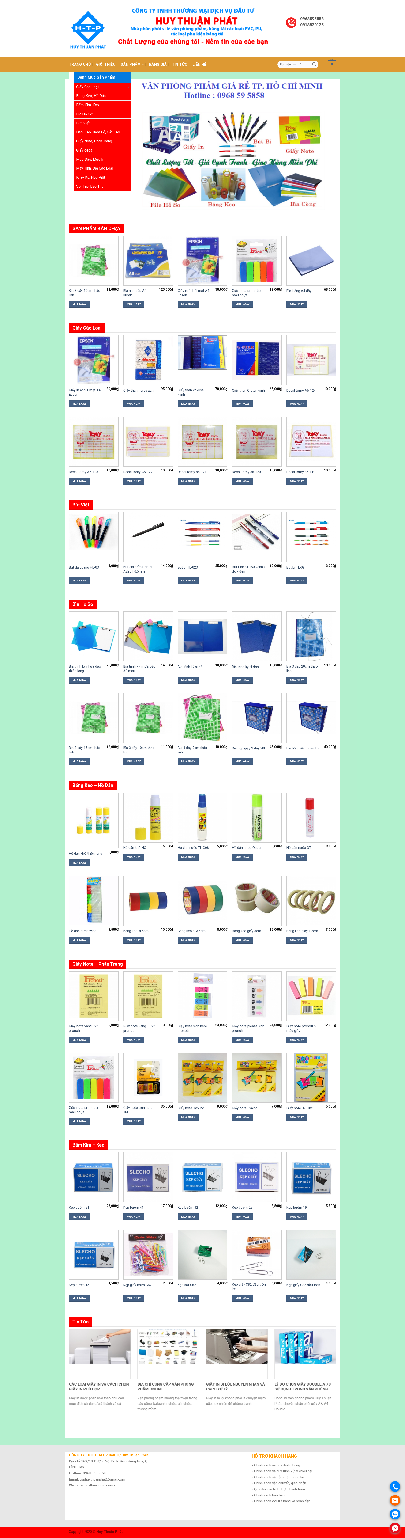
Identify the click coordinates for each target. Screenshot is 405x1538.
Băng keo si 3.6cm (192, 931)
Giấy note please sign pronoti (248, 1028)
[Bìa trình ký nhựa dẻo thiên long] (93, 636)
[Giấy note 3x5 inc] (202, 1077)
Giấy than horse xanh (139, 391)
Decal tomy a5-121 (192, 472)
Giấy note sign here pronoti (192, 1028)
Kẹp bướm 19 (296, 1208)
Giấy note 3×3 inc (299, 1108)
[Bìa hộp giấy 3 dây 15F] (311, 717)
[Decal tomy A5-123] (93, 441)
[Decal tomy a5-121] (202, 441)
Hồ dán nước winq (82, 931)
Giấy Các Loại (87, 87)
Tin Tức (179, 64)
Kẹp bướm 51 (79, 1208)
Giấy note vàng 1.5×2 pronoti (139, 1028)
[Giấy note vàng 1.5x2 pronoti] (148, 996)
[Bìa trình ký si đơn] (256, 636)
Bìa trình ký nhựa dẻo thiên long (85, 669)
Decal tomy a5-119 (300, 472)
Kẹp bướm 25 (242, 1208)
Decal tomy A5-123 (83, 472)
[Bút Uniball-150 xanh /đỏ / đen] (256, 531)
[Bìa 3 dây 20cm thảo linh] (311, 636)
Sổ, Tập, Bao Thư (90, 186)
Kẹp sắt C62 (187, 1285)
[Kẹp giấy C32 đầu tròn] (311, 1254)
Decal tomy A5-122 (138, 472)
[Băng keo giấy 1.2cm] (311, 900)
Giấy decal (84, 150)
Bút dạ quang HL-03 (84, 568)
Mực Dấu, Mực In (90, 159)
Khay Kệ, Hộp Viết (90, 177)
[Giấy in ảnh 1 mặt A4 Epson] (202, 260)
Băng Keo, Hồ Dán (91, 96)
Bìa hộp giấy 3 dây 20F (249, 748)
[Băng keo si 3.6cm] (202, 900)
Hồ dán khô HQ (134, 848)
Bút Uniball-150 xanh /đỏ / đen (248, 569)
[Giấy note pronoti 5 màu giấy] (311, 996)
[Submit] (314, 64)
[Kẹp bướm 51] (93, 1177)
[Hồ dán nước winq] (93, 900)
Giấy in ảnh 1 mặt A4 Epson (193, 293)
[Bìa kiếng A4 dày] (311, 260)
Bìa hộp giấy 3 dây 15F (303, 748)
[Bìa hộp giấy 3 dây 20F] (256, 717)
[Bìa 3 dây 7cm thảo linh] (202, 717)
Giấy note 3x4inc (244, 1108)
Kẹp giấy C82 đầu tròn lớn (249, 1287)
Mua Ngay (79, 304)
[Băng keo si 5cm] (148, 900)
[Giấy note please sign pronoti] (256, 996)
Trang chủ (80, 64)
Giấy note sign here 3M (138, 1110)
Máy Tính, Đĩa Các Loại (94, 168)
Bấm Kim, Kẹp (87, 105)
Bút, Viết (83, 123)
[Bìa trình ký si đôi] (202, 636)
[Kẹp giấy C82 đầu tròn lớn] (256, 1254)
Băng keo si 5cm (136, 931)
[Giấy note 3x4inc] (256, 1077)
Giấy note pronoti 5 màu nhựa (246, 293)
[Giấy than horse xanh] (148, 360)
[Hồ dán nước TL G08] (202, 817)
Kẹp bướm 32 (188, 1208)
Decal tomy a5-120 (246, 472)
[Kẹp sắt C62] (202, 1254)
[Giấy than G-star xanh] (256, 360)
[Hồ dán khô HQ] (148, 817)
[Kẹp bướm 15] (93, 1254)
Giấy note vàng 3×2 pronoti (83, 1028)
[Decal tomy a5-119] (311, 441)
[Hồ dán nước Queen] (256, 817)
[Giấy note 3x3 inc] (311, 1077)
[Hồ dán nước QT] (311, 817)
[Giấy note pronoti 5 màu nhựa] (256, 260)
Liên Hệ (199, 64)
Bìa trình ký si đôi (190, 667)
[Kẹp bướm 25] (256, 1177)
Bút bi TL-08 (295, 568)
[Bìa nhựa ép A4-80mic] (148, 260)
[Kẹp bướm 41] (148, 1177)
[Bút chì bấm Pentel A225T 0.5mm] (148, 531)
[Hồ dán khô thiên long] (93, 820)
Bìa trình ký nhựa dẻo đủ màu (139, 669)
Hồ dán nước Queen (247, 848)
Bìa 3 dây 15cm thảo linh (84, 750)
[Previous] (147, 148)
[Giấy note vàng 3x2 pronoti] (93, 996)
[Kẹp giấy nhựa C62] (148, 1254)
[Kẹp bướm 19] (311, 1177)
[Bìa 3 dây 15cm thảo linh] (93, 717)
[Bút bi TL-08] (311, 531)
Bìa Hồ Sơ (84, 114)
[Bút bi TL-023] (202, 531)
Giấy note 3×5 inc (191, 1108)
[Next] (326, 148)
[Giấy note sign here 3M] (148, 1077)
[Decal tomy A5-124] (311, 360)
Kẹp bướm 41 (133, 1208)
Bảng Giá (158, 64)
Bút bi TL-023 (188, 568)
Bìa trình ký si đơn (245, 667)
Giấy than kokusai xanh (191, 392)
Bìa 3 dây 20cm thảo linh (302, 669)
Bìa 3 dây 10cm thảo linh (84, 293)
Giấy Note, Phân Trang (94, 141)
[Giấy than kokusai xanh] (202, 352)
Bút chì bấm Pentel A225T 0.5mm (137, 569)
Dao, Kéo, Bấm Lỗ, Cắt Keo (98, 132)
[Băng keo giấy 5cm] (256, 896)
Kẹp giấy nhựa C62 (137, 1285)
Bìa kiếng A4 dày (298, 291)
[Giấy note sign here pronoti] (202, 996)
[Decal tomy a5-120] (256, 441)
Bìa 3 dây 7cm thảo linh (192, 750)
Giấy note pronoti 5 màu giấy (301, 1028)
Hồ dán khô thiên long (85, 854)
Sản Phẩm (131, 64)
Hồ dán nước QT (298, 848)
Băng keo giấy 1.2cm (302, 931)
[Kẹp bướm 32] (202, 1177)
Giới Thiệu (106, 64)
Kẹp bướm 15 (79, 1285)
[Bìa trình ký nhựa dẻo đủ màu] (148, 636)
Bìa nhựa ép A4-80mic (135, 293)
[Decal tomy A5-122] (148, 441)
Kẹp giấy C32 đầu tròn (303, 1285)
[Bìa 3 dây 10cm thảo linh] (93, 260)
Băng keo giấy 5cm (246, 931)
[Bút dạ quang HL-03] (93, 531)
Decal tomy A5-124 (301, 391)
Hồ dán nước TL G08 (193, 848)
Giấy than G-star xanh (248, 391)
